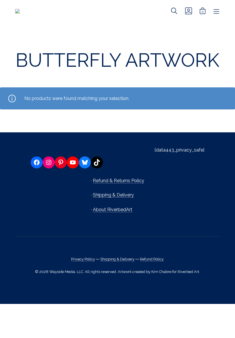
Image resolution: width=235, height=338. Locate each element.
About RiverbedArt (112, 209)
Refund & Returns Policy (118, 180)
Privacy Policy (83, 259)
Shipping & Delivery (113, 195)
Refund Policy (152, 259)
